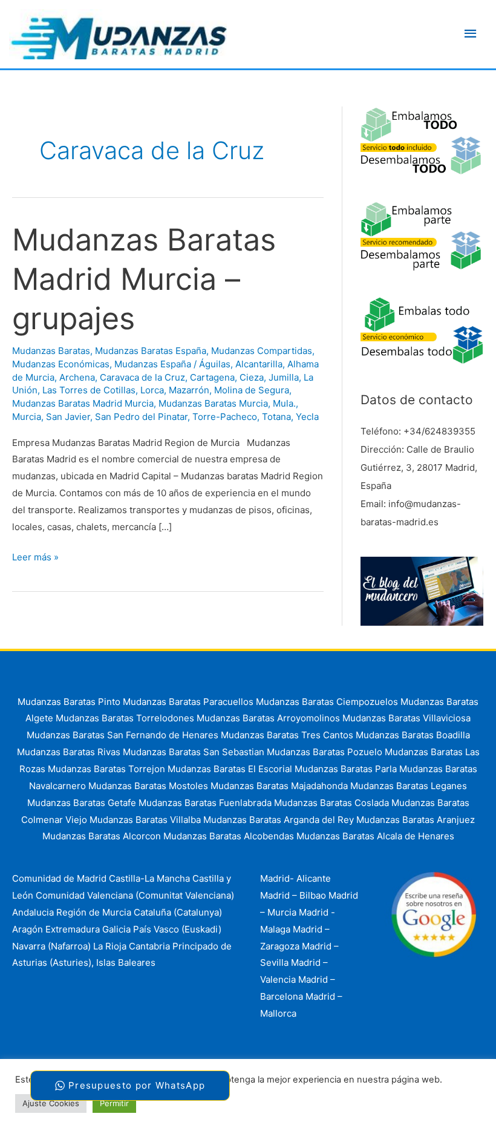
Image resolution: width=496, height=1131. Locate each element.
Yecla (307, 416)
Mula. (284, 403)
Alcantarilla (258, 364)
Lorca (152, 390)
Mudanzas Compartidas (261, 350)
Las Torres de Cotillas (88, 390)
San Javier (68, 416)
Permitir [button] (114, 1103)
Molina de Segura (251, 390)
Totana (276, 416)
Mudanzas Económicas (60, 364)
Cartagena (212, 377)
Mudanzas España (152, 364)
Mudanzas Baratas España (150, 350)
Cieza (252, 377)
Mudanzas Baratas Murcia (213, 403)
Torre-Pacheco (224, 416)
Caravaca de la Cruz (142, 377)
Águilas (214, 364)
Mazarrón (189, 390)
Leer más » (35, 558)
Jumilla (284, 377)
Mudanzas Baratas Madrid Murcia (83, 403)
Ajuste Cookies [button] (50, 1103)
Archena (77, 377)
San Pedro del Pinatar (141, 416)
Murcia (26, 416)
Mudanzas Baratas (51, 350)
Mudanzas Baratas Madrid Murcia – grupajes (144, 278)
